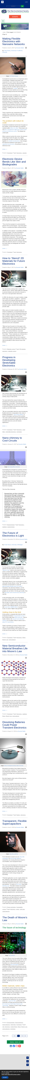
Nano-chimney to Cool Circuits (12, 439)
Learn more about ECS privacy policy (11, 1074)
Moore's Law (5, 639)
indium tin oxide (14, 128)
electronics (19, 153)
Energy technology (11, 907)
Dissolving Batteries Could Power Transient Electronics (14, 725)
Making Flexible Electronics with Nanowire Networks (13, 41)
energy (17, 909)
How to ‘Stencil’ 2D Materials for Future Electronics (13, 261)
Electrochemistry (19, 1022)
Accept (5, 1077)
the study (18, 884)
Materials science (11, 349)
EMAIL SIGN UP (15, 1042)
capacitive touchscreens (8, 144)
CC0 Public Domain (13, 76)
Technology (9, 153)
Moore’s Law (6, 570)
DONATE (15, 17)
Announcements (11, 1022)
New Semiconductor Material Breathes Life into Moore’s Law (15, 648)
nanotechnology (11, 526)
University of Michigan (17, 544)
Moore (23, 637)
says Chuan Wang (18, 414)
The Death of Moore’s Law (14, 919)
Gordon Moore (14, 1026)
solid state (22, 909)
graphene (4, 526)
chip (3, 1026)
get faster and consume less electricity (14, 592)
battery (18, 815)
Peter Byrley (7, 50)
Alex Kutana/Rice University (14, 466)
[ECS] (15, 12)
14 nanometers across (19, 615)
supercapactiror (6, 911)
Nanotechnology (11, 524)
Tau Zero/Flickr (11, 955)
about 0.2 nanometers (8, 622)
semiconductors (6, 1029)
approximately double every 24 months (12, 586)
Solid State (13, 1024)
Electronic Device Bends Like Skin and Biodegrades (14, 162)
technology (19, 431)
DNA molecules (18, 617)
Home (4, 32)
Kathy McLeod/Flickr (13, 854)
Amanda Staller (20, 47)
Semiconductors (6, 1024)
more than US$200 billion (11, 607)
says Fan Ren (12, 1000)
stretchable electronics (11, 431)
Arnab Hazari (7, 544)
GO (22, 6)
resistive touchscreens (14, 141)
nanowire (24, 153)
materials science (12, 351)
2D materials (23, 349)
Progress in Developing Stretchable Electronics (8, 361)
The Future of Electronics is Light (13, 534)
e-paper (16, 88)
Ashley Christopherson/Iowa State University (13, 765)
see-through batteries (15, 858)
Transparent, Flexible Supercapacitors (14, 822)
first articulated (14, 964)
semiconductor (12, 639)
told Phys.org (5, 885)
